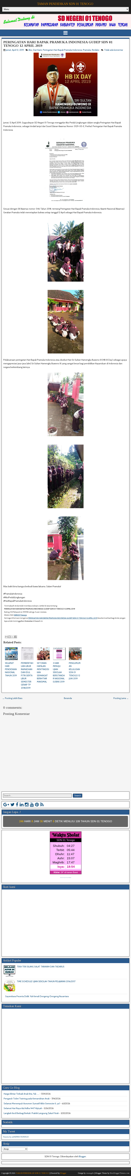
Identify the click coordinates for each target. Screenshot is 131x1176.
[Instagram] (27, 804)
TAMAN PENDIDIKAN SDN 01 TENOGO (65, 4)
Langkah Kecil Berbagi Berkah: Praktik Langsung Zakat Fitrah (31, 1113)
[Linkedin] (21, 804)
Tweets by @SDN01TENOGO (16, 1137)
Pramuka (87, 50)
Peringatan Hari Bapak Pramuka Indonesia (62, 50)
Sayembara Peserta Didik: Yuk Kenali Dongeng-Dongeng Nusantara (37, 996)
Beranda (68, 698)
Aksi (30, 50)
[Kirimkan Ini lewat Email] (6, 636)
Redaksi (95, 50)
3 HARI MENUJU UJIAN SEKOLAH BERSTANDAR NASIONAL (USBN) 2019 (59, 672)
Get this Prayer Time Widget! (65, 877)
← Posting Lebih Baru (12, 698)
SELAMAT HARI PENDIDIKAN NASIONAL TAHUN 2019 (11, 669)
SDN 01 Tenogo (20, 615)
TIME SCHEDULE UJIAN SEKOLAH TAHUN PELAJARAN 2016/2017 (46, 981)
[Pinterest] (37, 804)
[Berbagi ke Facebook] (15, 636)
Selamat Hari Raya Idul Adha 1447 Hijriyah (23, 1108)
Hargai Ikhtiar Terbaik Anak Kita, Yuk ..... (21, 1094)
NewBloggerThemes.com (119, 1173)
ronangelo (90, 1173)
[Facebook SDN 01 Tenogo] (17, 804)
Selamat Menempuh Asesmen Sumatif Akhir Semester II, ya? (32, 1103)
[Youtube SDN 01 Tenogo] (32, 804)
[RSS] (42, 804)
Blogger (82, 1156)
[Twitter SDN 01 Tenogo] (12, 804)
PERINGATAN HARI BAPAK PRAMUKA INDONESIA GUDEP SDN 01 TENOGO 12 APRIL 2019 (57, 44)
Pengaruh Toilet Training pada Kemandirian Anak (27, 1098)
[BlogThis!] (9, 636)
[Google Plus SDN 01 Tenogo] (6, 804)
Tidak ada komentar (113, 50)
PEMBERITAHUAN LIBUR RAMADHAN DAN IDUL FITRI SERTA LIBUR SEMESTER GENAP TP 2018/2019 (27, 675)
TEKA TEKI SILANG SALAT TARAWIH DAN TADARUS (40, 966)
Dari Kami (37, 50)
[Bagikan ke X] (12, 636)
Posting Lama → (121, 698)
